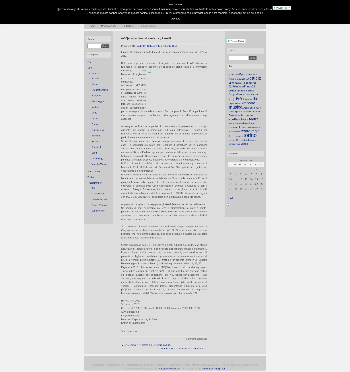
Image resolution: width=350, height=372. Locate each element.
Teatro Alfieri (234, 123)
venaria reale (234, 144)
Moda (94, 112)
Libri (90, 67)
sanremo (249, 115)
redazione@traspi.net (169, 368)
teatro (253, 119)
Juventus (247, 99)
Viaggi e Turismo (100, 164)
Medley (95, 107)
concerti (241, 83)
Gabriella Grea (169, 46)
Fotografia (97, 95)
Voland (244, 144)
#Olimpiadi (233, 74)
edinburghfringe (238, 90)
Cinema (95, 84)
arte (245, 78)
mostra (249, 103)
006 (93, 188)
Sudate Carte (98, 211)
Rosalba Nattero (237, 115)
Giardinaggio (98, 101)
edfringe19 (248, 86)
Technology (97, 158)
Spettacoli (96, 147)
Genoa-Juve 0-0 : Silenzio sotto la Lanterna (184, 348)
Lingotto (232, 103)
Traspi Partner (95, 183)
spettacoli (236, 119)
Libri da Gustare (99, 199)
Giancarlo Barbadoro (250, 94)
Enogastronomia (100, 90)
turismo (253, 140)
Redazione (128, 26)
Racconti (96, 135)
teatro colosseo (238, 127)
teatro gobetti (234, 131)
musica (235, 107)
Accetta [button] (175, 18)
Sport (94, 153)
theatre (239, 136)
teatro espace (254, 127)
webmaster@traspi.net (214, 368)
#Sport (241, 74)
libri (255, 99)
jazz (231, 99)
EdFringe (235, 86)
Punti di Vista (98, 130)
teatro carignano (248, 123)
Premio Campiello (251, 111)
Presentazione (108, 26)
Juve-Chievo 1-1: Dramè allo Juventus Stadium (146, 345)
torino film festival (239, 140)
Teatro (91, 177)
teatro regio (250, 131)
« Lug (231, 198)
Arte (90, 62)
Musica (95, 118)
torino (250, 135)
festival (251, 91)
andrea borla (251, 74)
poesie (239, 112)
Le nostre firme (148, 26)
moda (239, 103)
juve (237, 98)
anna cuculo (235, 79)
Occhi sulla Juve (252, 107)
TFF (231, 136)
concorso (251, 82)
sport (245, 119)
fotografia (234, 94)
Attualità (96, 78)
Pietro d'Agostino (100, 205)
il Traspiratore (98, 193)
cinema (233, 82)
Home (92, 26)
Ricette (95, 141)
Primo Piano (94, 171)
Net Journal (93, 73)
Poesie (95, 124)
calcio (255, 78)
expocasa (132, 331)
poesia (232, 111)
